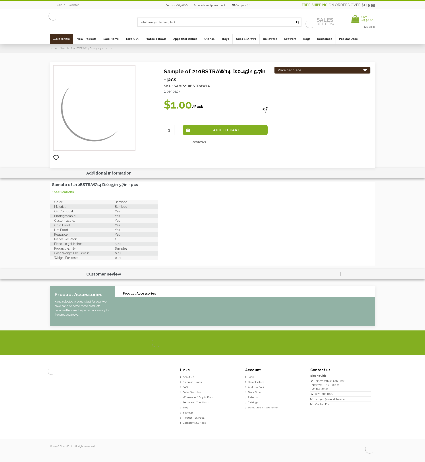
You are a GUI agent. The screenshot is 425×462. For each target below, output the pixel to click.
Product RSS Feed (194, 417)
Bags (306, 39)
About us (188, 377)
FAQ (185, 387)
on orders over (338, 5)
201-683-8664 (179, 5)
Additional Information (108, 173)
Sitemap (188, 412)
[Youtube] (370, 343)
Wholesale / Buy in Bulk (198, 397)
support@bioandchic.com (330, 399)
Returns (253, 397)
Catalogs (253, 402)
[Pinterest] (363, 343)
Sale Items (111, 39)
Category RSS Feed (194, 422)
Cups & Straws (246, 39)
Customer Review (103, 274)
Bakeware (270, 39)
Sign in (61, 4)
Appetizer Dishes (185, 39)
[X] (348, 343)
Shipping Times (192, 382)
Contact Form (323, 404)
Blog (185, 407)
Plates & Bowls (155, 39)
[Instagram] (355, 343)
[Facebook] (340, 343)
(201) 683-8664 (324, 394)
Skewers (290, 39)
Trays (225, 39)
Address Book (256, 387)
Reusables (324, 39)
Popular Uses (348, 39)
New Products (87, 39)
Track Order (255, 392)
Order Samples (192, 392)
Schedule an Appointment (209, 5)
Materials (63, 39)
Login (251, 377)
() (243, 5)
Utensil (209, 39)
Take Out (132, 39)
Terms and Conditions (196, 402)
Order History (256, 382)
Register (73, 4)
